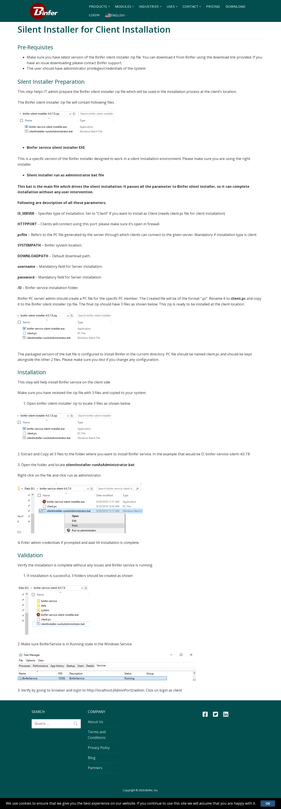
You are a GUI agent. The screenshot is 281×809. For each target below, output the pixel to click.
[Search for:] (56, 723)
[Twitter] (215, 714)
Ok (268, 803)
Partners (95, 767)
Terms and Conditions (97, 734)
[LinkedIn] (226, 714)
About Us (95, 721)
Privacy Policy (99, 747)
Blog (91, 757)
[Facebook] (205, 714)
